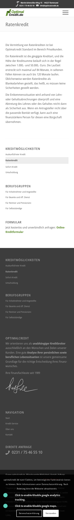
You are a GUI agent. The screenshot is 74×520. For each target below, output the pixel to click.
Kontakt (9, 434)
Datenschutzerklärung (29, 513)
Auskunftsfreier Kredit (15, 154)
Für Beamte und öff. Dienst (18, 197)
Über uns (10, 429)
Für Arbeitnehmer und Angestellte (21, 191)
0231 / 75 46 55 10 (26, 5)
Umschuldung (12, 172)
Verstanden (51, 513)
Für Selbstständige (14, 208)
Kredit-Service (12, 423)
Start (8, 418)
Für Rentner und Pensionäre (18, 202)
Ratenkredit (17, 24)
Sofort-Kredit (11, 166)
